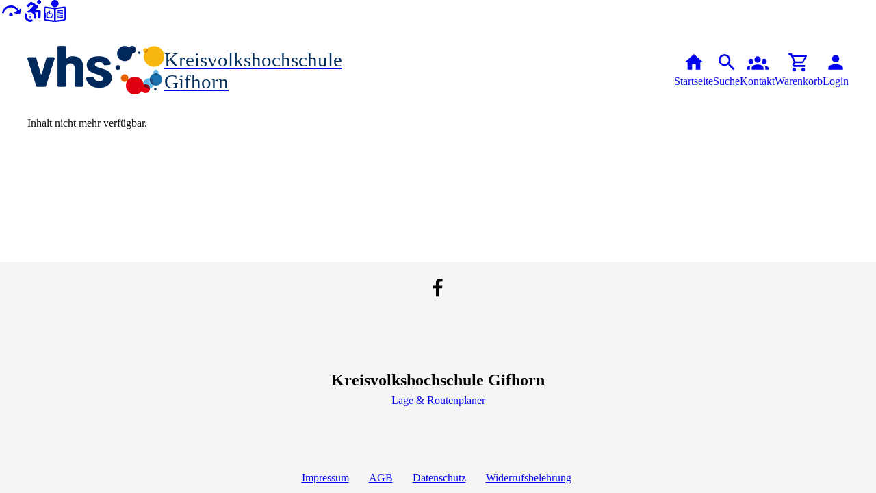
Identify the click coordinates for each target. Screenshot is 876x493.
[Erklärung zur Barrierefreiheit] (33, 10)
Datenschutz (439, 477)
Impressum (325, 477)
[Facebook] (438, 287)
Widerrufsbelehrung (528, 477)
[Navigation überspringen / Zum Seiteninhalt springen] (11, 10)
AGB (381, 477)
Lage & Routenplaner (438, 400)
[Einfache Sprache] (55, 10)
